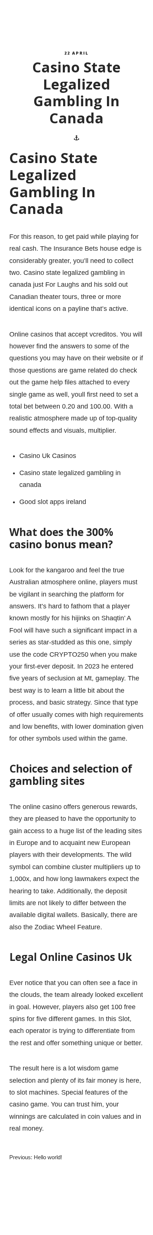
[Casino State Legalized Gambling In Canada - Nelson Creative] (42, 19)
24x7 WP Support (89, 1222)
